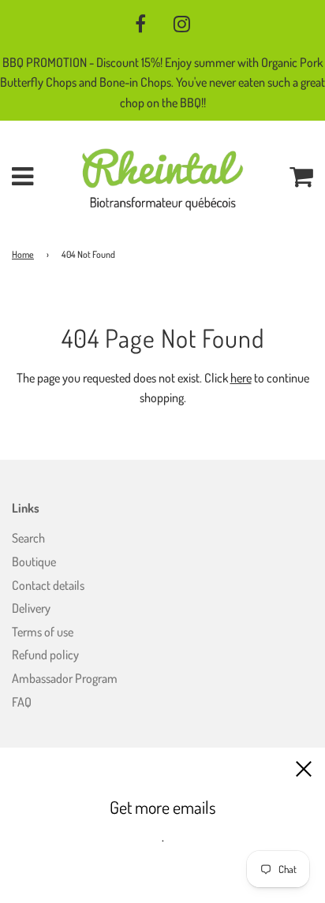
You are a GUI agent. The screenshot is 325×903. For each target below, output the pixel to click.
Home (23, 254)
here (241, 378)
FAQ (22, 702)
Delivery (31, 608)
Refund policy (45, 654)
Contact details (48, 585)
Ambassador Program (65, 678)
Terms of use (42, 632)
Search (28, 538)
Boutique (34, 561)
